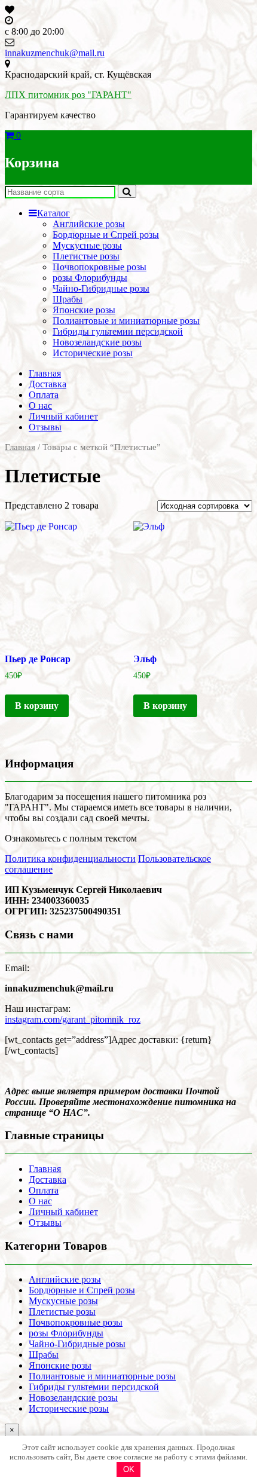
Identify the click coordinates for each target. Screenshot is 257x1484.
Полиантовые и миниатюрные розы (126, 321)
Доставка (47, 384)
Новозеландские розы (97, 342)
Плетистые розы (86, 256)
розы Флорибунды (90, 278)
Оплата (44, 395)
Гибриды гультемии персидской (118, 331)
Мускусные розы (87, 245)
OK (128, 1469)
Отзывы (45, 427)
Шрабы (67, 299)
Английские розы (89, 224)
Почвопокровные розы (99, 267)
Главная (45, 373)
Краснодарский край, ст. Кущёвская (78, 74)
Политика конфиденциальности (70, 858)
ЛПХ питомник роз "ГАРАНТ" (68, 95)
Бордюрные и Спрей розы (106, 235)
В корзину (37, 705)
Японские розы (84, 310)
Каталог (53, 213)
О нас (40, 405)
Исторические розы (93, 353)
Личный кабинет (63, 416)
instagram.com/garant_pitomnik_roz (72, 1019)
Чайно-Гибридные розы (101, 288)
